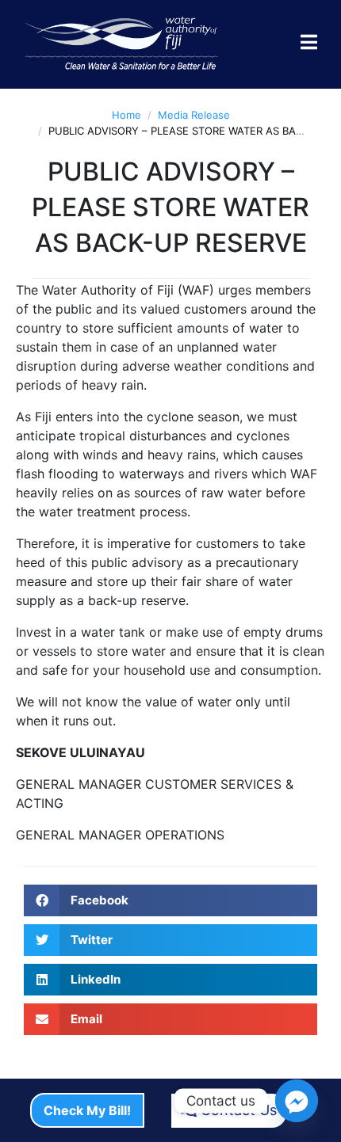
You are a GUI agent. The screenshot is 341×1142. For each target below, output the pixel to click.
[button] (170, 900)
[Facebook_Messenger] (296, 1100)
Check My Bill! (87, 1110)
